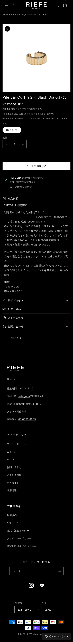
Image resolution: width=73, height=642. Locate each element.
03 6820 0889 (27, 419)
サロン (10, 459)
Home (5, 14)
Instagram (24, 396)
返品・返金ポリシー (18, 530)
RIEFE (29, 634)
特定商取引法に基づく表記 (21, 546)
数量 (5, 137)
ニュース (12, 451)
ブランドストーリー (18, 444)
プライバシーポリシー (19, 538)
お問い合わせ (14, 467)
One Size (11, 129)
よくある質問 (14, 474)
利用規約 (12, 515)
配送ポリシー (14, 522)
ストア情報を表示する (22, 186)
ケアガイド (13, 482)
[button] (7, 5)
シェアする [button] (15, 337)
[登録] (59, 571)
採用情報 (12, 490)
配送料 (9, 109)
